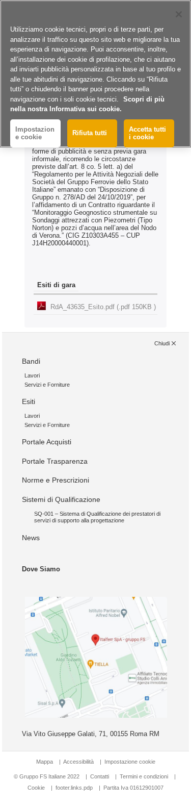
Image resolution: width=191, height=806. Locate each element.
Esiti (28, 401)
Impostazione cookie (129, 762)
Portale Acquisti (46, 442)
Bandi (31, 361)
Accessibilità (79, 762)
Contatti (99, 776)
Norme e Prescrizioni (55, 480)
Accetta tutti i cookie (147, 133)
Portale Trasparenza (55, 461)
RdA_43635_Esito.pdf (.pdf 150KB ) (103, 307)
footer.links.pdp (74, 788)
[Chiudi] (179, 14)
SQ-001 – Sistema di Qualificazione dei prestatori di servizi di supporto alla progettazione (97, 517)
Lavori (32, 375)
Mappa (44, 762)
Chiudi (162, 343)
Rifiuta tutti (89, 133)
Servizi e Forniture (47, 385)
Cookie (36, 788)
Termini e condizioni (144, 776)
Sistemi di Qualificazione (61, 499)
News (31, 538)
